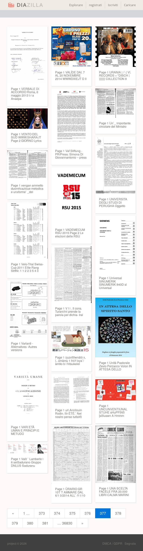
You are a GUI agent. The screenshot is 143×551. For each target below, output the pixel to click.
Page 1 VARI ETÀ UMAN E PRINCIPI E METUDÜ (25, 430)
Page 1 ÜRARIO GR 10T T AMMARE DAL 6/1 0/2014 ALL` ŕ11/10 (70, 492)
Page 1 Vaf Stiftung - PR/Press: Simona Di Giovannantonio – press (71, 154)
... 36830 (65, 523)
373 (42, 513)
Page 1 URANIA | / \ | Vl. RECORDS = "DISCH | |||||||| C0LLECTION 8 (115, 75)
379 (15, 523)
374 (57, 513)
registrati (95, 5)
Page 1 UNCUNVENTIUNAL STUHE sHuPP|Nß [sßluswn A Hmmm (113, 411)
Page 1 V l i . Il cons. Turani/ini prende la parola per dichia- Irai (69, 311)
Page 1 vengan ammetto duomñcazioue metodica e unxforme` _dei (27, 188)
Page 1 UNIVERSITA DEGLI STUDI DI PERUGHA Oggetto (113, 202)
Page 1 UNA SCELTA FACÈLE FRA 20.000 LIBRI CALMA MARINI (114, 491)
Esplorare (76, 5)
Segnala (130, 543)
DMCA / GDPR (112, 543)
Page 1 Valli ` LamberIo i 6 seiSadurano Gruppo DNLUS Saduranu (27, 462)
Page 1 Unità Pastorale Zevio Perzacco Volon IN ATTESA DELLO (115, 366)
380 (30, 523)
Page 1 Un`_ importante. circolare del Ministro (115, 125)
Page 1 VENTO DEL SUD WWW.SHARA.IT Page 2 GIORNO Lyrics (26, 137)
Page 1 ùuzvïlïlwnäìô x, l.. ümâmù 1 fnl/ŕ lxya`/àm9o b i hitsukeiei (70, 360)
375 (72, 513)
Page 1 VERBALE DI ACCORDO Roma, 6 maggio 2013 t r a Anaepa (25, 94)
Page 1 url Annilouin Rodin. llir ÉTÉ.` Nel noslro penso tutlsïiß (68, 413)
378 (118, 513)
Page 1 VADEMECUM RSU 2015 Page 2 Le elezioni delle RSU (70, 233)
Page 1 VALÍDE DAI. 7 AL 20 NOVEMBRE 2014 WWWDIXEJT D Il (71, 75)
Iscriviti (113, 5)
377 (103, 513)
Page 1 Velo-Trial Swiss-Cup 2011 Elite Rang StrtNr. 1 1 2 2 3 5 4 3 (27, 267)
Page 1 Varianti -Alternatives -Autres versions (24, 346)
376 (88, 513)
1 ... (26, 513)
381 (45, 523)
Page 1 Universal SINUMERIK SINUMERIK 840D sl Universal (113, 283)
